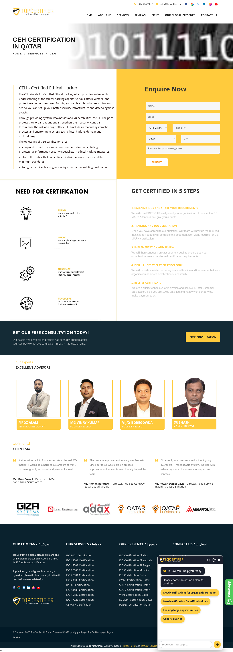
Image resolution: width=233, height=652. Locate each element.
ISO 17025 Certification (80, 599)
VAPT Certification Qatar (133, 594)
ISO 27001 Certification (80, 575)
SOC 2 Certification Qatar (134, 590)
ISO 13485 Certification (80, 590)
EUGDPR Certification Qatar (135, 599)
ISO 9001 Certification (79, 555)
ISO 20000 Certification (80, 580)
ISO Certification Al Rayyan (135, 565)
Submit (157, 162)
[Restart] (214, 560)
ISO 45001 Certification (80, 565)
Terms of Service (149, 646)
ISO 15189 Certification (80, 594)
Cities (155, 15)
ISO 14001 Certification (80, 560)
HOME (17, 53)
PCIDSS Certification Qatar (135, 604)
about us (104, 15)
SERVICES (36, 53)
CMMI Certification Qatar (134, 580)
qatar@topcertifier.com (170, 4)
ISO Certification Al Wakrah (135, 560)
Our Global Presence (180, 15)
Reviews (140, 15)
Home (88, 15)
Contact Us (209, 15)
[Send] (217, 644)
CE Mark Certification (79, 604)
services (123, 15)
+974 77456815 (145, 4)
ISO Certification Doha (132, 575)
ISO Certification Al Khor (134, 555)
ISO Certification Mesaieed (135, 570)
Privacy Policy (129, 646)
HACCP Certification (78, 585)
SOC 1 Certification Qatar (134, 585)
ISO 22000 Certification (80, 570)
